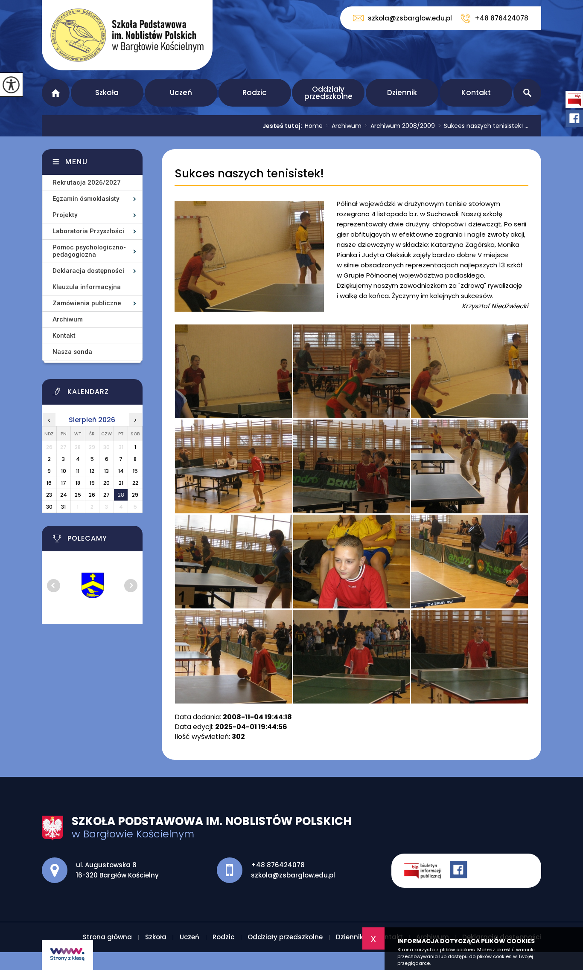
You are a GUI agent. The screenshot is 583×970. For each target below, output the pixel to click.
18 (78, 482)
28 (120, 494)
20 (106, 482)
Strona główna (56, 93)
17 (63, 482)
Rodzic (254, 92)
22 (135, 482)
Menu (76, 162)
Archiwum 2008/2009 (400, 126)
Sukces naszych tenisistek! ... (483, 126)
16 (49, 482)
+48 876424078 (501, 18)
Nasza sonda (72, 352)
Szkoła (107, 92)
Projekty (64, 215)
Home (314, 126)
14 (121, 471)
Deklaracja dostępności (88, 271)
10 (63, 471)
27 (106, 494)
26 (92, 494)
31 (63, 506)
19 (92, 482)
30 (49, 506)
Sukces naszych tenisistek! (249, 173)
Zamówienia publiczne (86, 303)
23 (49, 494)
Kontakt (476, 92)
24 (63, 494)
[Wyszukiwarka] (527, 93)
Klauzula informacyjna (86, 287)
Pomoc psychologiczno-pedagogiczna (89, 250)
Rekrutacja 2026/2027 (86, 182)
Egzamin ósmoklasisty (85, 199)
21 (121, 482)
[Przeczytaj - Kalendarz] (102, 394)
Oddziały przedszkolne (328, 92)
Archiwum (343, 126)
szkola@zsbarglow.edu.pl (410, 18)
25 (78, 494)
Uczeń (181, 92)
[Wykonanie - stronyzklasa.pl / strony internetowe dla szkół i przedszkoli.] (67, 955)
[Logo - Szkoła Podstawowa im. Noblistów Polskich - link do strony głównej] (127, 35)
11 (77, 471)
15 (135, 471)
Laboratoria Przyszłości (88, 231)
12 (92, 471)
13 (106, 471)
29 (135, 494)
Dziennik (402, 92)
